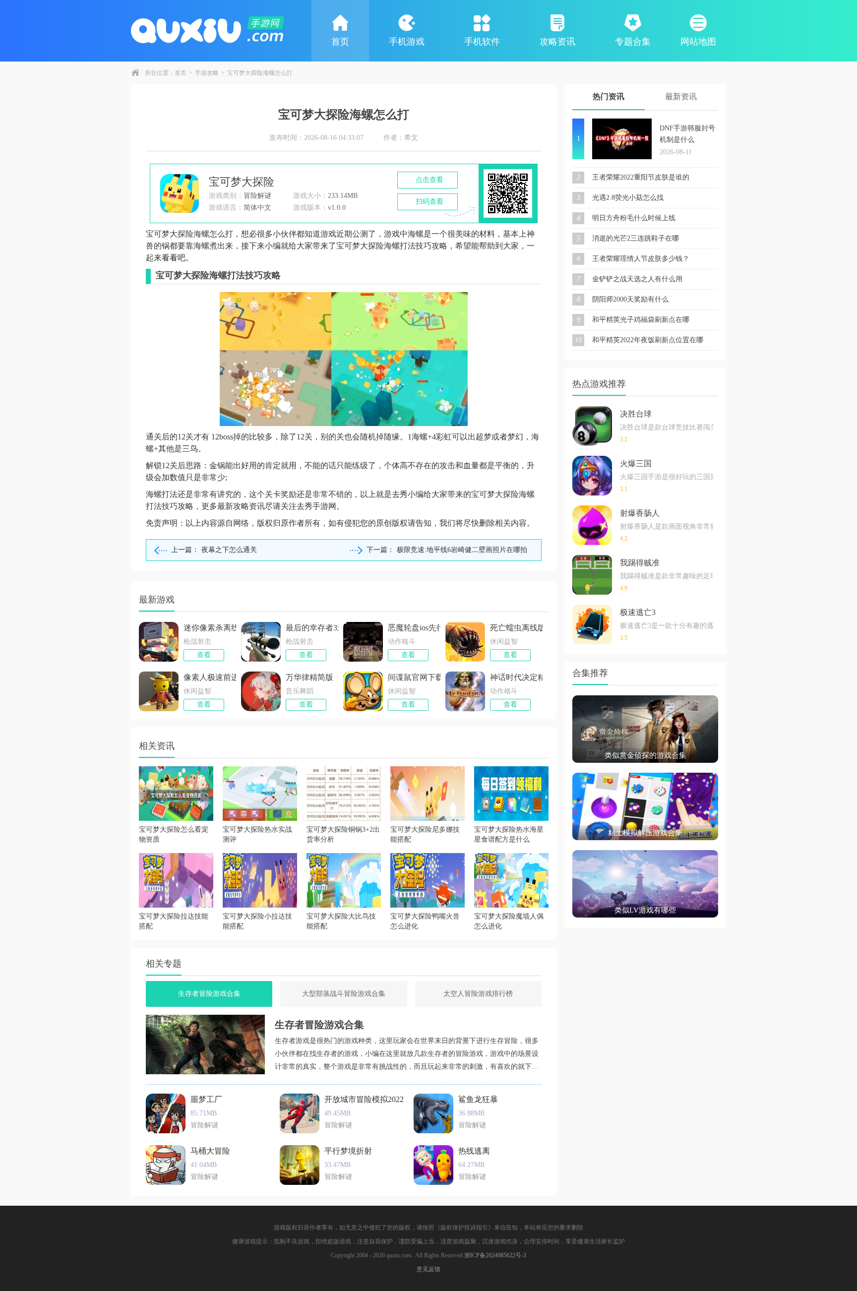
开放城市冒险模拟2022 (364, 1099)
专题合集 (633, 42)
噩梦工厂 (206, 1099)
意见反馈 (428, 1269)
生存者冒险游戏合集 (209, 993)
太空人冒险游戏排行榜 (478, 993)
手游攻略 (207, 72)
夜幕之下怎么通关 (229, 549)
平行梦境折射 (348, 1151)
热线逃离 (474, 1151)
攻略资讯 (557, 42)
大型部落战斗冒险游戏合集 (343, 993)
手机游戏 (407, 42)
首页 (340, 42)
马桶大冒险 (210, 1151)
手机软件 (482, 42)
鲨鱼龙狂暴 (478, 1099)
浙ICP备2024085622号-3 (495, 1255)
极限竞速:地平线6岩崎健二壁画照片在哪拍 (462, 549)
